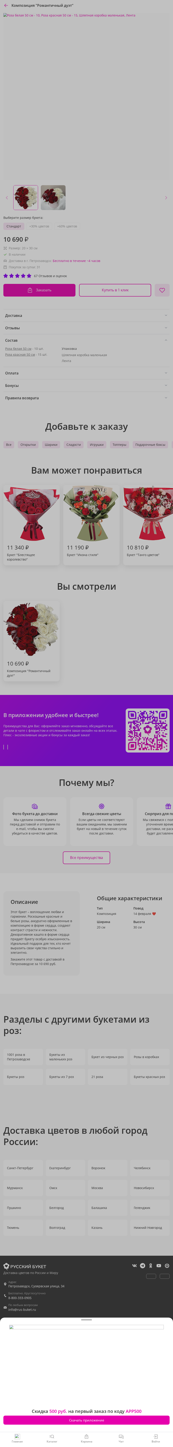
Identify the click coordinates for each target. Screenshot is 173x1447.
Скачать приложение (86, 1420)
